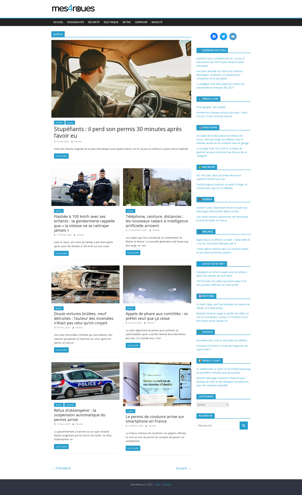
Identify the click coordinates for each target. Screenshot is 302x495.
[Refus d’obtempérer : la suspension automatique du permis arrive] (85, 364)
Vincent (77, 141)
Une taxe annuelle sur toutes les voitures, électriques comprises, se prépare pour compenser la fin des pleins (219, 74)
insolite (59, 122)
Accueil (58, 22)
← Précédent (61, 468)
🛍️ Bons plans (208, 127)
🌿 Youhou (206, 332)
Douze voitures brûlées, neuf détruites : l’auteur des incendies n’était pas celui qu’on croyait (83, 318)
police (70, 122)
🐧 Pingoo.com (208, 98)
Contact (166, 484)
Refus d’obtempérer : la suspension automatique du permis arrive (79, 415)
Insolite (157, 22)
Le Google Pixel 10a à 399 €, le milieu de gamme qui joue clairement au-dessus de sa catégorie (221, 152)
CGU (157, 484)
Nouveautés (75, 22)
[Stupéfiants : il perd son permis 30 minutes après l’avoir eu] (121, 42)
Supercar (141, 22)
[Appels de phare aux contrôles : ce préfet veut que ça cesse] (157, 267)
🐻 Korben (205, 199)
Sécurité (94, 22)
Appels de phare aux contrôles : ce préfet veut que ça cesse (157, 316)
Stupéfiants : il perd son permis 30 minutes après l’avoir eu (118, 132)
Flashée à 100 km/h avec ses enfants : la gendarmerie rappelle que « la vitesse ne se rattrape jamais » (84, 223)
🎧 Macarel (206, 231)
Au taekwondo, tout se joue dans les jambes (221, 340)
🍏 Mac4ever (207, 167)
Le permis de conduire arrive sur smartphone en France (155, 419)
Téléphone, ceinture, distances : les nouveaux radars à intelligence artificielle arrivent (157, 221)
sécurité (70, 404)
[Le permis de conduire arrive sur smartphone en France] (157, 364)
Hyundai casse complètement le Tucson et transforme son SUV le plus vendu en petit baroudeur (220, 62)
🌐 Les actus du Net (212, 263)
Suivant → (183, 468)
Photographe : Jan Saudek (211, 107)
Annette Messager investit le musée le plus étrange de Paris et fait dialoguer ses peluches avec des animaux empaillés (222, 381)
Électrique (111, 22)
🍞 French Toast (210, 360)
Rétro (127, 22)
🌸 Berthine (206, 296)
